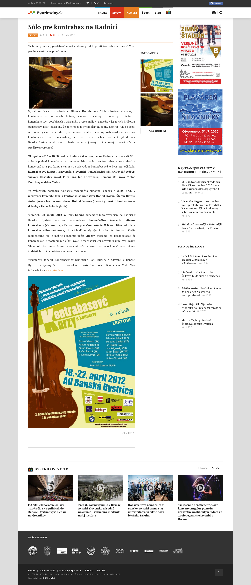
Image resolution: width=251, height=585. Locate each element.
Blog (158, 13)
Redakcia (101, 570)
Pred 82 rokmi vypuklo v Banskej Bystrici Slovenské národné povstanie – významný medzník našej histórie (99, 510)
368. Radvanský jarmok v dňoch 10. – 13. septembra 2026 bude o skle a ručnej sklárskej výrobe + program (201, 187)
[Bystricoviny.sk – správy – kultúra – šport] (59, 13)
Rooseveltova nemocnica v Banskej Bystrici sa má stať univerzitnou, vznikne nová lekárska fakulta (146, 510)
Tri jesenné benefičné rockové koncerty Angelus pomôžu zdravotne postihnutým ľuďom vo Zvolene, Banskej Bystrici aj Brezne (200, 512)
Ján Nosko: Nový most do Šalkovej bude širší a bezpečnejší (201, 274)
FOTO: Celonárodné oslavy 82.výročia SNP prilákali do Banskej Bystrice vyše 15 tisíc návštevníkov (47, 510)
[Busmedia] (163, 554)
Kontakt (32, 570)
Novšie (204, 468)
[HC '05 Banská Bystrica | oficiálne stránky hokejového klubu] (33, 554)
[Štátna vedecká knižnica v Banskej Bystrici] (105, 554)
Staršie (216, 468)
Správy (117, 13)
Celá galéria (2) (157, 130)
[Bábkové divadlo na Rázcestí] (120, 554)
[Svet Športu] (178, 554)
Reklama (108, 3)
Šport (146, 13)
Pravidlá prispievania (70, 570)
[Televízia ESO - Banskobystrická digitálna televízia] (149, 554)
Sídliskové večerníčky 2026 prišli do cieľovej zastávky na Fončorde (202, 226)
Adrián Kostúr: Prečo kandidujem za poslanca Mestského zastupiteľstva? (202, 291)
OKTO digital (49, 578)
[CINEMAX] (134, 554)
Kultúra (132, 13)
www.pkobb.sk (54, 270)
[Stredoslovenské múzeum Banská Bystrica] (62, 554)
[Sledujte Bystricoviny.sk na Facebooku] (216, 3)
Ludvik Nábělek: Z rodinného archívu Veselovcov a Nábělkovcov (199, 259)
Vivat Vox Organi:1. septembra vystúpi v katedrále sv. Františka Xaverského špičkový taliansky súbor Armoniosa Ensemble (201, 206)
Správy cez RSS (47, 570)
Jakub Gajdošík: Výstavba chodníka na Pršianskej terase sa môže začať (201, 307)
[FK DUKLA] (47, 554)
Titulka (102, 13)
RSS (87, 3)
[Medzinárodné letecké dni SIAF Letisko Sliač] (91, 554)
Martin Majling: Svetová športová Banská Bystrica (197, 322)
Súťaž (96, 3)
